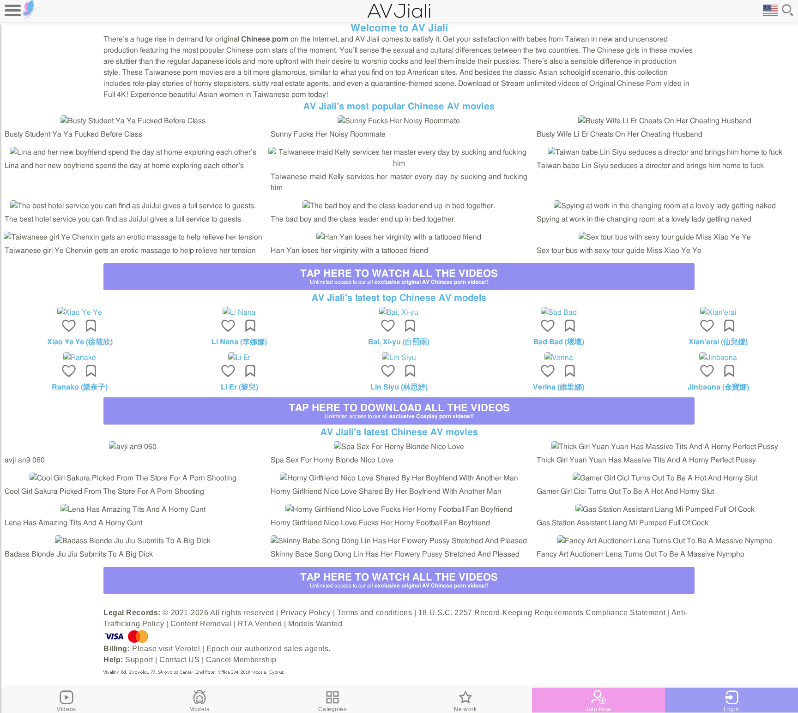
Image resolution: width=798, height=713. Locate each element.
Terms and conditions (374, 613)
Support (139, 660)
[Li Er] (239, 357)
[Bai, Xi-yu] (399, 312)
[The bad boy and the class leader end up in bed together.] (398, 206)
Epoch (217, 649)
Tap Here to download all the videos (399, 411)
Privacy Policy (305, 613)
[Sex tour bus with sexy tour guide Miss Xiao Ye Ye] (665, 237)
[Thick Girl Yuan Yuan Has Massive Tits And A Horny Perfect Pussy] (664, 446)
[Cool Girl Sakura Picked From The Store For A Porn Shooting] (133, 478)
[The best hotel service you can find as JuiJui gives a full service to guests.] (133, 206)
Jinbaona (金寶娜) (718, 387)
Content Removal (200, 624)
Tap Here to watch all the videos (399, 277)
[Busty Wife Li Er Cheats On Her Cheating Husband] (664, 121)
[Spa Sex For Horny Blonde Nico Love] (399, 446)
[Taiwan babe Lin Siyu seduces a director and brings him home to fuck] (665, 152)
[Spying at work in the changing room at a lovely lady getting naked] (665, 206)
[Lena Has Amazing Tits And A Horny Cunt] (133, 509)
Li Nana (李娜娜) (239, 342)
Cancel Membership (241, 660)
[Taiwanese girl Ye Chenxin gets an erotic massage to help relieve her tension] (133, 237)
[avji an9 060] (133, 446)
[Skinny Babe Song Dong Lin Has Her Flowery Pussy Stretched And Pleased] (399, 541)
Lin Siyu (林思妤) (399, 387)
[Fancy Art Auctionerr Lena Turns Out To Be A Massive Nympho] (665, 541)
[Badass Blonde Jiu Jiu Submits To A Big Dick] (133, 541)
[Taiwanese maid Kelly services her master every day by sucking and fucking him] (399, 163)
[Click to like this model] (69, 327)
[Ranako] (79, 357)
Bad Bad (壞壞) (558, 342)
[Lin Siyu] (399, 357)
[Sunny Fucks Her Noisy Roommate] (399, 121)
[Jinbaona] (718, 357)
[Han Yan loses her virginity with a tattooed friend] (398, 237)
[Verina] (558, 357)
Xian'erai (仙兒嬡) (718, 342)
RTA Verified (260, 624)
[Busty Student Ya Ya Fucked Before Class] (133, 121)
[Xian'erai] (718, 312)
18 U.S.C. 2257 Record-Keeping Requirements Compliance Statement (541, 613)
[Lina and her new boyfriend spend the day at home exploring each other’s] (133, 152)
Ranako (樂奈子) (80, 387)
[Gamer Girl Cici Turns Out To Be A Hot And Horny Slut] (665, 478)
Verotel (187, 649)
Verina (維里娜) (558, 387)
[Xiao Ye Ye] (79, 312)
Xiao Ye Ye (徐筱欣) (80, 342)
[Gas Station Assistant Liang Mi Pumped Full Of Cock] (665, 509)
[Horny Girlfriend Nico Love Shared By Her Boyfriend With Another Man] (399, 478)
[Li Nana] (239, 312)
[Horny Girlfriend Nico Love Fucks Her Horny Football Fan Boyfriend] (398, 509)
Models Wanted (315, 624)
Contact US (179, 660)
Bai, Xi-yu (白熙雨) (398, 342)
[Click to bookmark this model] (91, 327)
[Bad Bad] (558, 312)
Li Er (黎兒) (239, 387)
